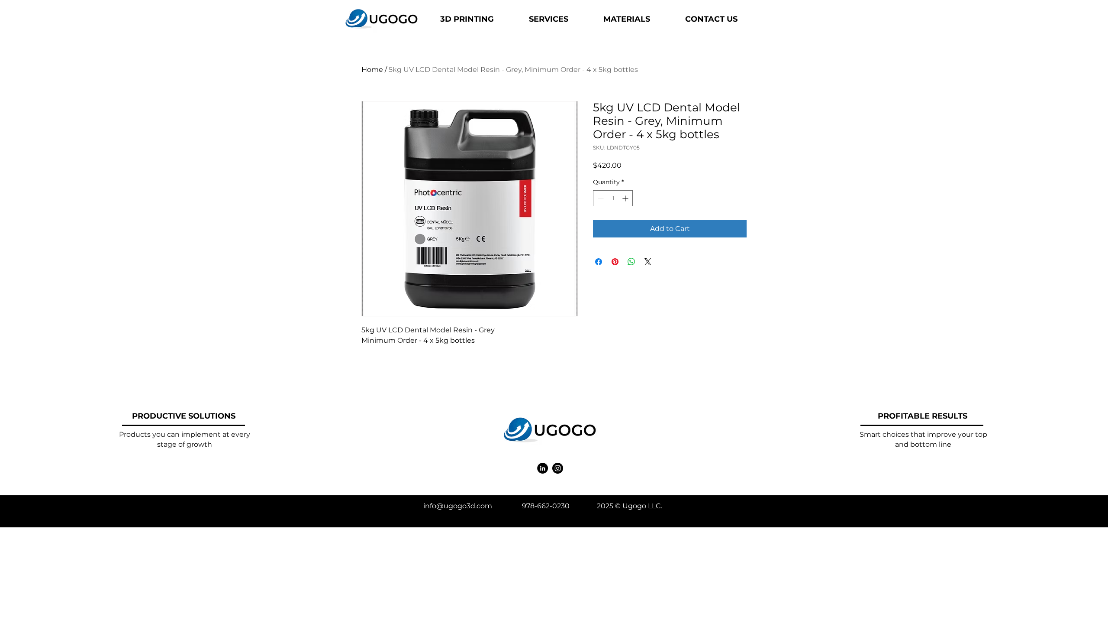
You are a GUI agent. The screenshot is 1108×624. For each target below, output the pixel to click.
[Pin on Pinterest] (615, 262)
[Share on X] (648, 262)
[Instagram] (557, 468)
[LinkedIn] (542, 468)
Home (372, 69)
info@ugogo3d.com (457, 506)
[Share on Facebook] (598, 262)
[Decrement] (599, 198)
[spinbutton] (613, 198)
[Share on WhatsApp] (631, 262)
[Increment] (626, 198)
